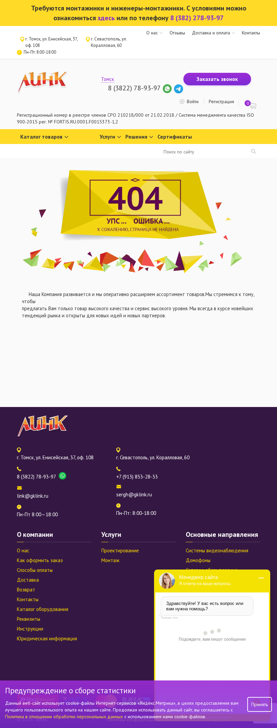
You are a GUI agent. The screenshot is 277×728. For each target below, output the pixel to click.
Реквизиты (28, 619)
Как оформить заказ (40, 560)
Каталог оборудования (42, 609)
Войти (193, 101)
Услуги (107, 136)
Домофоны (198, 560)
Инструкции (30, 628)
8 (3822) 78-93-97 (134, 88)
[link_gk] (178, 88)
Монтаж (110, 560)
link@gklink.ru (32, 496)
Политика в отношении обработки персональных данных (64, 717)
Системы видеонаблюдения (217, 550)
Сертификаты (174, 136)
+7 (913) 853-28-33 (137, 476)
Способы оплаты (35, 570)
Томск (107, 79)
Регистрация (221, 101)
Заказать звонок (217, 79)
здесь (106, 17)
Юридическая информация (47, 638)
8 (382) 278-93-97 (197, 17)
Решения (136, 136)
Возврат (26, 589)
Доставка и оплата (211, 33)
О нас (152, 33)
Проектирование (120, 550)
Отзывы (177, 33)
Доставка (28, 580)
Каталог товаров (41, 136)
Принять (259, 704)
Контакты (251, 33)
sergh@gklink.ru (134, 494)
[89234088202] (168, 88)
